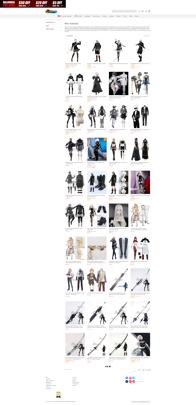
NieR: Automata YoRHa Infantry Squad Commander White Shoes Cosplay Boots (139, 229)
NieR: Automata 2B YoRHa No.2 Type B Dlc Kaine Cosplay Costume (139, 97)
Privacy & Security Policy (136, 402)
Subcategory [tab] (50, 29)
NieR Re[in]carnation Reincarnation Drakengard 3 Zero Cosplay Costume (97, 97)
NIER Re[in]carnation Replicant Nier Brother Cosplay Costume (74, 163)
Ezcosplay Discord (139, 381)
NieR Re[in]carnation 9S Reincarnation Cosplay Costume (140, 64)
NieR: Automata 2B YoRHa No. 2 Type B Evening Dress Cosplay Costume (140, 358)
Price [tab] (47, 26)
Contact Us (48, 379)
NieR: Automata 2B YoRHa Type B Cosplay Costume (73, 97)
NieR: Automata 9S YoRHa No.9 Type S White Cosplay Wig (118, 196)
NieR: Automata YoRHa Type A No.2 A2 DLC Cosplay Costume (74, 229)
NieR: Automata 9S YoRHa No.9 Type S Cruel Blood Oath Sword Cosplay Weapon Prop (118, 358)
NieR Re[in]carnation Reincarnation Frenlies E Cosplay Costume (96, 130)
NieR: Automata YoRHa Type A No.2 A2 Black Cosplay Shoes (96, 229)
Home (46, 19)
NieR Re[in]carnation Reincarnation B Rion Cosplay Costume (117, 130)
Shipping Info (48, 382)
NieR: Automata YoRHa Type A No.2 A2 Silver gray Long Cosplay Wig (118, 229)
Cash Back (74, 379)
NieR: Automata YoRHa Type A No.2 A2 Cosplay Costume (140, 196)
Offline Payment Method (51, 385)
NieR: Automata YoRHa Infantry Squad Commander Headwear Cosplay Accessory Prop (96, 262)
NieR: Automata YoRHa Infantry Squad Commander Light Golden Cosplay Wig (73, 262)
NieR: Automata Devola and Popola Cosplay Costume (139, 262)
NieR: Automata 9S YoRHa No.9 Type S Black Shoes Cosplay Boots (96, 196)
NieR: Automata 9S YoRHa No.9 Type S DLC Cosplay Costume (74, 196)
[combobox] (124, 11)
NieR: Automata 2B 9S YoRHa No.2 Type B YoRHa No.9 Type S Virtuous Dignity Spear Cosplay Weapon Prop (139, 326)
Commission (48, 383)
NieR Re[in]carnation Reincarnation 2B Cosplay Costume (118, 64)
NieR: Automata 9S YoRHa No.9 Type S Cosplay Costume (96, 64)
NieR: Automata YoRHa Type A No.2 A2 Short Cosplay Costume (118, 163)
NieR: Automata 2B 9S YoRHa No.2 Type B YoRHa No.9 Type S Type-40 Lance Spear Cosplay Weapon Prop (118, 326)
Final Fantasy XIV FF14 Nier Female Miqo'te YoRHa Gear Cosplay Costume (139, 163)
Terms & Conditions (146, 402)
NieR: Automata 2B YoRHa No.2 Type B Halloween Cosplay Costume (73, 64)
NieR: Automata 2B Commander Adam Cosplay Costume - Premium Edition (75, 293)
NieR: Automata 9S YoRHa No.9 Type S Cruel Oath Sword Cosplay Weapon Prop (96, 358)
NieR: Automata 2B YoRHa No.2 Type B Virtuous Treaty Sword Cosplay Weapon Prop (140, 293)
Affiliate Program (75, 382)
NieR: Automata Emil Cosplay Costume (95, 293)
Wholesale (48, 387)
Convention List (75, 383)
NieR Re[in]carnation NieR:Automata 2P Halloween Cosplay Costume (117, 97)
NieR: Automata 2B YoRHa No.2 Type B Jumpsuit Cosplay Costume (73, 130)
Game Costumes (52, 19)
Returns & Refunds (50, 380)
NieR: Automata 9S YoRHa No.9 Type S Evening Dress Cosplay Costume (140, 130)
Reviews (74, 385)
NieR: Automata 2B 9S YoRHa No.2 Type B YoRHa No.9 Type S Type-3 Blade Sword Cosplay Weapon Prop (96, 326)
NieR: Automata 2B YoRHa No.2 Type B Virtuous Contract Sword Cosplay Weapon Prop (75, 358)
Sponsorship (48, 388)
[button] (145, 11)
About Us (74, 380)
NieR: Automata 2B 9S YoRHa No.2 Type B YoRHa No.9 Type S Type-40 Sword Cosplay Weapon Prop (74, 326)
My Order (74, 377)
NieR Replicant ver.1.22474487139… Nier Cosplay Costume (95, 163)
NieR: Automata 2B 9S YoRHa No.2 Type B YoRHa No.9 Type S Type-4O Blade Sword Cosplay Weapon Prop (117, 293)
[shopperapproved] (58, 394)
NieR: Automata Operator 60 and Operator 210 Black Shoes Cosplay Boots (118, 262)
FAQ (47, 377)
